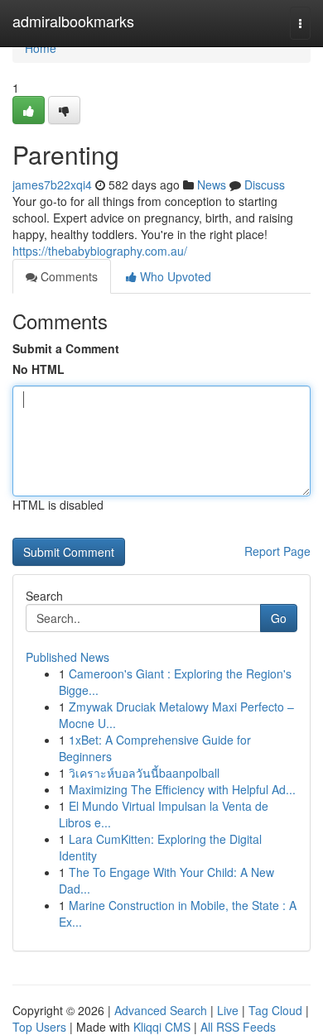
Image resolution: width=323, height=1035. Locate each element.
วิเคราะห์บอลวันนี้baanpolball (144, 772)
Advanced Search (160, 1010)
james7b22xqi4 (52, 184)
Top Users (39, 1026)
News (211, 184)
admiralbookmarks (73, 20)
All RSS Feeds (238, 1026)
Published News (67, 657)
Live (228, 1010)
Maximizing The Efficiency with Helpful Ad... (182, 789)
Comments (67, 276)
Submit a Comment (65, 348)
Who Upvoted (174, 276)
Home (40, 48)
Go (279, 618)
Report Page (277, 551)
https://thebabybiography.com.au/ (99, 250)
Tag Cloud (275, 1010)
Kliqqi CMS (161, 1026)
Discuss (264, 184)
